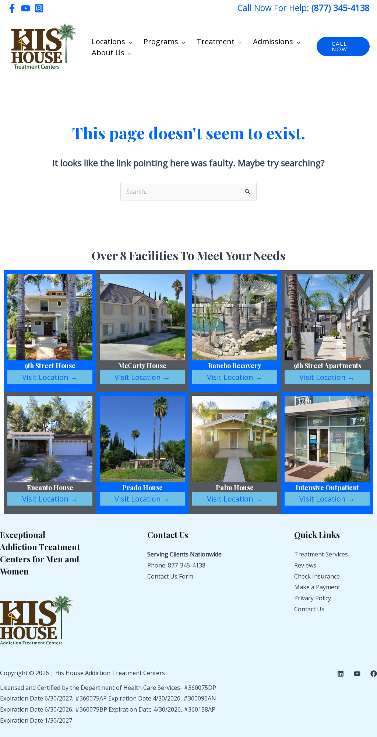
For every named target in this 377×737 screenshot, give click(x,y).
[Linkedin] (340, 673)
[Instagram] (39, 8)
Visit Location (50, 377)
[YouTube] (25, 8)
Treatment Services (321, 554)
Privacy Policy (312, 598)
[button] (129, 41)
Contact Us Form (170, 576)
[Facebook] (12, 8)
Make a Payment (317, 587)
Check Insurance (317, 576)
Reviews (305, 565)
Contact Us (309, 609)
